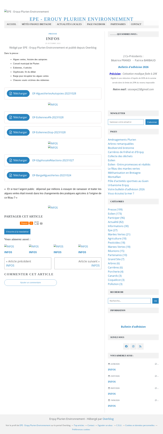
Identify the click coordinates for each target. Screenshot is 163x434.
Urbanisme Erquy (118, 185)
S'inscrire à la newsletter (17, 231)
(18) (117, 238)
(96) (116, 218)
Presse (53, 34)
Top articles (79, 425)
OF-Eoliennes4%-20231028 (48, 117)
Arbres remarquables (121, 144)
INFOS (112, 369)
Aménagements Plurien (122, 139)
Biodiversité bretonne (121, 148)
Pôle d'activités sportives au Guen (128, 181)
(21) (119, 234)
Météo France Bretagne (36, 24)
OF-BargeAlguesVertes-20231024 (51, 175)
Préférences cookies (81, 429)
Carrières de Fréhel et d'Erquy (126, 152)
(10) (117, 255)
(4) (115, 271)
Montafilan (114, 177)
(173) (115, 213)
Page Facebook (96, 24)
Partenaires (118, 24)
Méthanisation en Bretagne (124, 172)
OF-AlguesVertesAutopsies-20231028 (54, 93)
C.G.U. (119, 425)
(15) (116, 251)
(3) (115, 275)
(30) (118, 226)
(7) (116, 259)
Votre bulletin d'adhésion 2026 (126, 189)
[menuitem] (11, 24)
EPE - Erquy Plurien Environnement (81, 19)
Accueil (11, 24)
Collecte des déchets (120, 156)
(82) (116, 222)
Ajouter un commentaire (30, 282)
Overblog (108, 419)
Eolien (111, 160)
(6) (114, 263)
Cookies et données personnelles (140, 425)
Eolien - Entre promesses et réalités (129, 164)
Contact (136, 24)
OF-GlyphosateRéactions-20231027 (53, 160)
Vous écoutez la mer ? (121, 193)
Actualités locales (69, 24)
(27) (112, 230)
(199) (115, 209)
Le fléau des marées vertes (124, 168)
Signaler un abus (105, 425)
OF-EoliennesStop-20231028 (49, 132)
